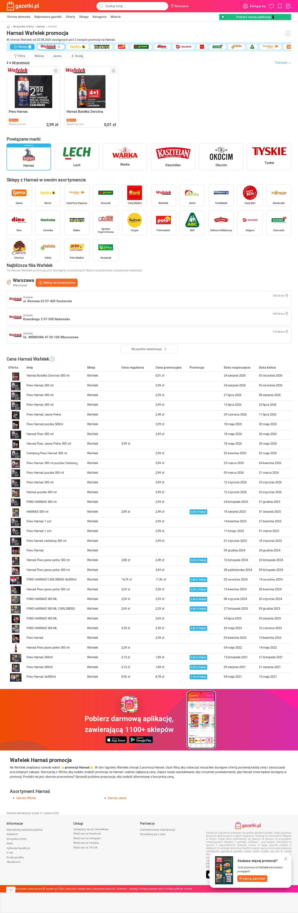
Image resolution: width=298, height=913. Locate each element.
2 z (18, 63)
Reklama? (12, 834)
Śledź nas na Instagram (87, 838)
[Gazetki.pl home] (24, 6)
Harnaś (41, 26)
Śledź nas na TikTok (85, 847)
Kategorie (100, 17)
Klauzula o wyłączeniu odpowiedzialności (90, 888)
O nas (10, 852)
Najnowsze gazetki (48, 17)
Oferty (70, 17)
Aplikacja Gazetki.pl (18, 848)
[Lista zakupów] (288, 6)
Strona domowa (18, 17)
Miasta (116, 17)
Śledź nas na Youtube (86, 842)
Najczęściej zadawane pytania (24, 829)
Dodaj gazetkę (15, 857)
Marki (10, 843)
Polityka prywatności (151, 888)
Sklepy (83, 17)
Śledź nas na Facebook (87, 833)
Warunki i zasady (127, 888)
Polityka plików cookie (178, 888)
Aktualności (13, 861)
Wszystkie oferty (23, 26)
